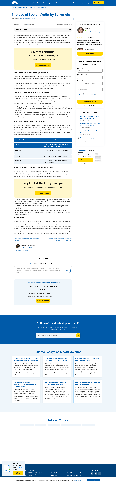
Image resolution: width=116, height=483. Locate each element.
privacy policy (92, 94)
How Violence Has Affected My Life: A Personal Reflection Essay (56, 359)
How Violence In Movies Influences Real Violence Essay (87, 383)
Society (34, 18)
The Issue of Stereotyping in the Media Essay (90, 139)
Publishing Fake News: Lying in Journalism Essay (91, 132)
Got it (93, 480)
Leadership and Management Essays (71, 425)
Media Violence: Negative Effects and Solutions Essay (87, 359)
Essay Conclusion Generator (75, 470)
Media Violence (41, 7)
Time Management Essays (27, 425)
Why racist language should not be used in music (27, 239)
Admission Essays (62, 3)
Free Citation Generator (57, 473)
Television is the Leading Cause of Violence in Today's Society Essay (26, 359)
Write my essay (43, 301)
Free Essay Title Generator (74, 475)
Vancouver (53, 264)
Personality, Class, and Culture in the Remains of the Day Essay (90, 124)
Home (15, 7)
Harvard (43, 264)
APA (30, 264)
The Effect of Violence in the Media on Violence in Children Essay (90, 117)
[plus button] (100, 83)
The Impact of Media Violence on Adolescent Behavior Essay (56, 383)
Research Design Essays (88, 425)
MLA (35, 264)
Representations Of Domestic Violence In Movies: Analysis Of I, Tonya (59, 239)
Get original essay (43, 65)
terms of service (82, 94)
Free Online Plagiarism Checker (75, 473)
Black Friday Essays (41, 425)
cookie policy (77, 480)
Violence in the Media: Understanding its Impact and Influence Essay (25, 384)
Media (20, 18)
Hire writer (90, 54)
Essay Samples (22, 7)
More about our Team (22, 250)
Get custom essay (43, 193)
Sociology (32, 7)
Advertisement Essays (53, 425)
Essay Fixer (54, 475)
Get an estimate (90, 102)
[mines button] (79, 83)
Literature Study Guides (57, 470)
